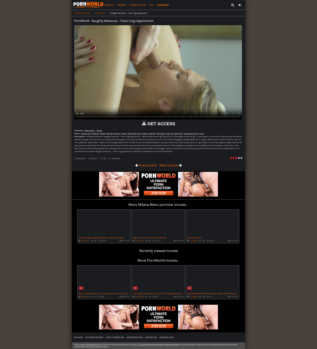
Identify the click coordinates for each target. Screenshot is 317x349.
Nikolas (99, 130)
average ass (86, 133)
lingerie (144, 133)
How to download (115, 337)
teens (201, 133)
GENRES (121, 4)
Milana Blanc (89, 130)
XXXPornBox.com (135, 337)
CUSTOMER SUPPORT (94, 337)
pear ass (169, 133)
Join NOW (78, 337)
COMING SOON (138, 4)
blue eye (117, 133)
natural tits (161, 133)
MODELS (109, 4)
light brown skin (134, 133)
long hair (152, 133)
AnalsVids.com (166, 337)
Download (115, 158)
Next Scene (169, 165)
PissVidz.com (151, 337)
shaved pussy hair (191, 133)
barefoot (95, 133)
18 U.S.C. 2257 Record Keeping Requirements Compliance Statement (155, 345)
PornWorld (85, 241)
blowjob (109, 133)
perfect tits (178, 133)
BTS (151, 4)
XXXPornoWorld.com (87, 5)
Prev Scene (147, 165)
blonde (102, 133)
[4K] (104, 269)
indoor (124, 133)
